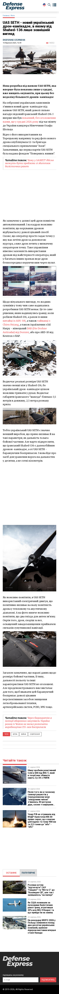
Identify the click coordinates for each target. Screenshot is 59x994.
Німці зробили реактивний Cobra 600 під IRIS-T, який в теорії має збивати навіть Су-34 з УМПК (42, 774)
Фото (13, 16)
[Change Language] (44, 4)
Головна (6, 16)
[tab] (11, 873)
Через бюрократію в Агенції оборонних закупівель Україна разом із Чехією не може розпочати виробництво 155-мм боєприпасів (28, 722)
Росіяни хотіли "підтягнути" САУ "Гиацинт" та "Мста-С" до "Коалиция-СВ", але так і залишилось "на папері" (41, 890)
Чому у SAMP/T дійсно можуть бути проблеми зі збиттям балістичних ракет (29, 163)
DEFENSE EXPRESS (14, 39)
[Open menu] (54, 5)
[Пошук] (49, 5)
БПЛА (15, 734)
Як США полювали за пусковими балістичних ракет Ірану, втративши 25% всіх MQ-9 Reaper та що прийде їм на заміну (41, 907)
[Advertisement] (29, 493)
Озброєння (35, 734)
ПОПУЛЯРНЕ (28, 873)
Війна (23, 734)
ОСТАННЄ (11, 873)
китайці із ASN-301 (14, 320)
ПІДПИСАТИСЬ (48, 980)
